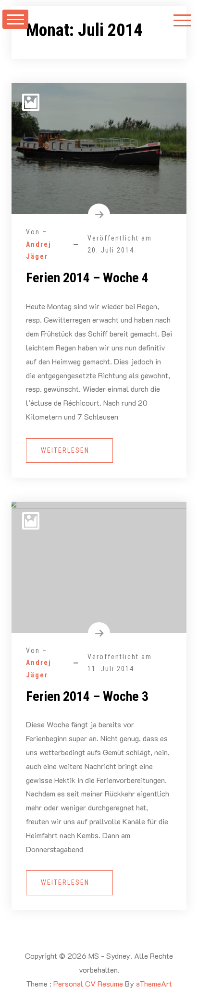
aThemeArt (154, 983)
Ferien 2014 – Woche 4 (87, 278)
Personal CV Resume (88, 983)
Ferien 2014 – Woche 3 (87, 696)
